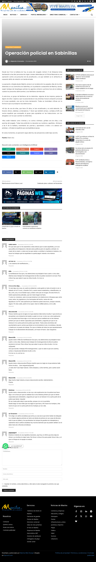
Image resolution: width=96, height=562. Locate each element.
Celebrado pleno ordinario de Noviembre (49, 183)
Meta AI (9, 157)
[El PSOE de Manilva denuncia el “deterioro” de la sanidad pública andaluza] (70, 77)
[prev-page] (3, 232)
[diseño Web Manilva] (32, 195)
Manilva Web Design (26, 553)
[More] (57, 172)
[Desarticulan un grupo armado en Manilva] (11, 218)
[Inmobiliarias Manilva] (60, 7)
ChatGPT (8, 149)
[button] (91, 14)
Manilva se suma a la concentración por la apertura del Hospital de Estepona (84, 108)
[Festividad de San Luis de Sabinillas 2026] (70, 130)
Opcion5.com (8, 555)
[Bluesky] (93, 1)
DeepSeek (37, 153)
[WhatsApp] (88, 1)
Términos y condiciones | (79, 553)
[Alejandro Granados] (7, 61)
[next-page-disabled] (6, 232)
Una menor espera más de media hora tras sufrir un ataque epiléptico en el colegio (84, 86)
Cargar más (79, 116)
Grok (8, 153)
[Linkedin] (77, 1)
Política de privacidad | (63, 553)
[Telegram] (80, 1)
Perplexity (22, 153)
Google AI (36, 149)
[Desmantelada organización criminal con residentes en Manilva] (32, 218)
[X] (85, 1)
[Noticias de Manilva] (13, 7)
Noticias (25, 224)
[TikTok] (82, 1)
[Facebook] (72, 1)
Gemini (51, 149)
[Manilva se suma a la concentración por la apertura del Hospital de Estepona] (70, 108)
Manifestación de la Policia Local (12, 183)
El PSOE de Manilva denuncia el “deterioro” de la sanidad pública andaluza (84, 76)
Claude (23, 149)
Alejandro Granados (17, 61)
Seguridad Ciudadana (13, 47)
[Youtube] (90, 1)
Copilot (51, 153)
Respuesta (11, 255)
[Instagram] (75, 1)
